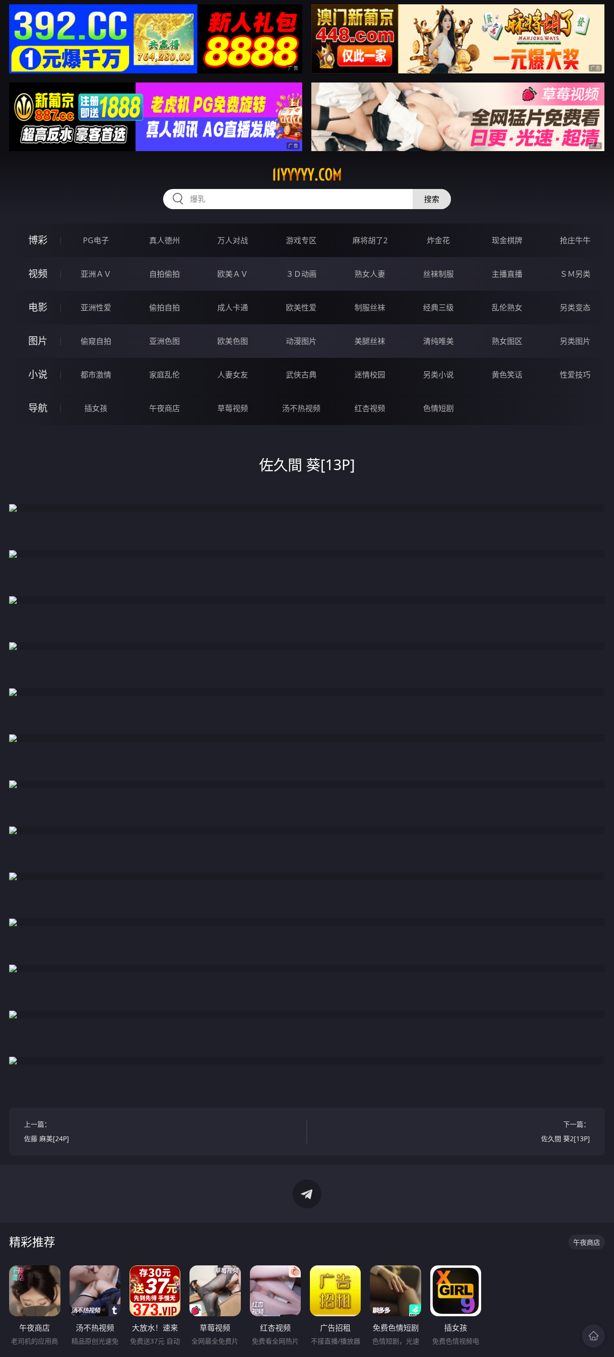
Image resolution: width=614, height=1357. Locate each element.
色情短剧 (438, 408)
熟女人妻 (369, 274)
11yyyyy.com (307, 174)
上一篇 (46, 1131)
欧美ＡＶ (232, 274)
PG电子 (96, 240)
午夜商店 (164, 408)
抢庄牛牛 (575, 240)
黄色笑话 (507, 374)
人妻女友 (232, 374)
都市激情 (96, 374)
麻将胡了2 (370, 240)
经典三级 (438, 307)
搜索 (431, 199)
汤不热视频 (301, 408)
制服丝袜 (369, 307)
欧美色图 (232, 341)
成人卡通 (232, 307)
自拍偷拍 (164, 274)
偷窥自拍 (96, 341)
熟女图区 (507, 341)
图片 (37, 340)
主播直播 (507, 274)
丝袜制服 (438, 274)
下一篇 (565, 1131)
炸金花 (438, 240)
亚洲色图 (164, 341)
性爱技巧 (575, 374)
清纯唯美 (438, 341)
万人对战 (232, 240)
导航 (37, 407)
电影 (37, 307)
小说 (37, 374)
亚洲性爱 (96, 307)
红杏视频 (369, 408)
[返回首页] (593, 1335)
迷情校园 (369, 374)
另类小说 (438, 374)
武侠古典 (301, 374)
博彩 (37, 240)
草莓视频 (232, 408)
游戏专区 (301, 240)
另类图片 (575, 341)
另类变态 (575, 307)
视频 (37, 273)
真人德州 (164, 240)
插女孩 (95, 408)
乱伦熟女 (507, 307)
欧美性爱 (301, 307)
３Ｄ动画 (301, 274)
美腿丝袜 (369, 341)
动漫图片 (301, 341)
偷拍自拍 (164, 307)
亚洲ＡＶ (96, 274)
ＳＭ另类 (575, 274)
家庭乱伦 (164, 374)
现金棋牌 (507, 240)
